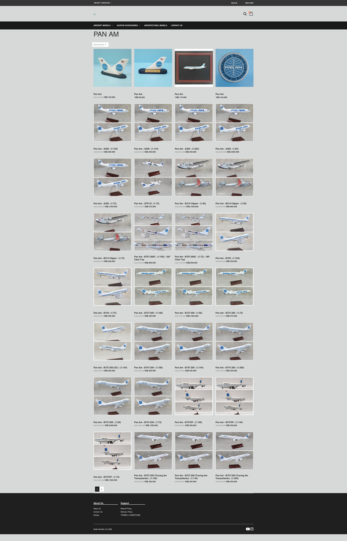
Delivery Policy (127, 511)
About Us (97, 508)
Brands (96, 515)
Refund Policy (126, 508)
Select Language (102, 3)
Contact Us (98, 511)
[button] (245, 13)
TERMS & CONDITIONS (130, 515)
